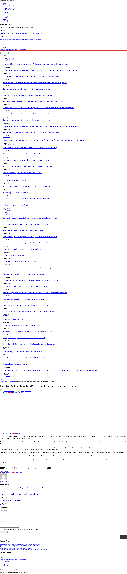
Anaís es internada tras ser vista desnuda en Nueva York (23, 154)
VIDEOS (5, 11)
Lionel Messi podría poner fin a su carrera (18, 255)
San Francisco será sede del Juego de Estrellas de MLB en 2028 (25, 243)
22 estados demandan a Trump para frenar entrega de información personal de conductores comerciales (40, 70)
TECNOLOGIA (10, 16)
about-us (5, 564)
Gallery (4, 19)
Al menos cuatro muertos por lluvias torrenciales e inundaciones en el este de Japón (33, 101)
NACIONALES (10, 5)
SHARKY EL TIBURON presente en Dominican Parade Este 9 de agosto (29, 344)
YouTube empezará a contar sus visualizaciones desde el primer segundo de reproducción (20, 39)
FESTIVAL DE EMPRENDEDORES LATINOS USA (22, 325)
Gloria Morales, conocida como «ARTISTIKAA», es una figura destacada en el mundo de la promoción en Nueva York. (45, 140)
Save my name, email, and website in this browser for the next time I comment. (20, 529)
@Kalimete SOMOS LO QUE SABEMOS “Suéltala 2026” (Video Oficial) (29, 186)
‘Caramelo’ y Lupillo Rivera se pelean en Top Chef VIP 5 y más (26, 160)
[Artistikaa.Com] (8, 53)
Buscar (1, 534)
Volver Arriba (6, 561)
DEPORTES (9, 15)
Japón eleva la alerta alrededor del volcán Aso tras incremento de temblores (30, 95)
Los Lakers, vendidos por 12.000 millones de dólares (22, 249)
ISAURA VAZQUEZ (9, 391)
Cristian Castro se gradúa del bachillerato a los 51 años (22, 173)
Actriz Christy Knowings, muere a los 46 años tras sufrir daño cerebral (28, 166)
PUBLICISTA (6, 8)
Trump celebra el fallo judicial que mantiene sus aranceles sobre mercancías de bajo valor (35, 83)
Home (4, 3)
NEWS (4, 4)
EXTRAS (5, 12)
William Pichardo (21, 568)
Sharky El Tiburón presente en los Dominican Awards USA (24, 338)
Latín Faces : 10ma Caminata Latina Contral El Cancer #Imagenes (27, 358)
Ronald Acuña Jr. (4, 471)
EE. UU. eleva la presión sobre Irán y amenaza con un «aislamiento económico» (31, 76)
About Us (8, 21)
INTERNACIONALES (11, 7)
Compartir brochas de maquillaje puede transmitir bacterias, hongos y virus (30, 218)
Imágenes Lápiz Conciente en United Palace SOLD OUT (23, 352)
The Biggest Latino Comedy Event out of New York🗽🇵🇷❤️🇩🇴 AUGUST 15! (31, 331)
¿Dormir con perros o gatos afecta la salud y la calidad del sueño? (26, 224)
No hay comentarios (26, 391)
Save (11, 392)
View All (8, 61)
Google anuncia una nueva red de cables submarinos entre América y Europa (30, 280)
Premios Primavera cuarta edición (15, 364)
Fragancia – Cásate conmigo (13, 319)
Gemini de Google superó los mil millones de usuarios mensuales (26, 286)
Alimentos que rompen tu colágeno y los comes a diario (23, 230)
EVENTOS (5, 17)
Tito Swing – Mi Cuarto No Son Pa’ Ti (16, 193)
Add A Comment (4, 504)
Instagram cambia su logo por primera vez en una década (23, 274)
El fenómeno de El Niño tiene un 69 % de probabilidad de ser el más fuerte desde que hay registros (38, 108)
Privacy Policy (6, 563)
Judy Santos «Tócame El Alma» (14, 180)
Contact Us (5, 20)
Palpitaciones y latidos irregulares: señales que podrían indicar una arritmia (30, 237)
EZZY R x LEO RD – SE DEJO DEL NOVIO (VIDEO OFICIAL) (26, 199)
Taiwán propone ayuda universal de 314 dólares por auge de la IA (26, 89)
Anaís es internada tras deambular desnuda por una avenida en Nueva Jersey (17, 45)
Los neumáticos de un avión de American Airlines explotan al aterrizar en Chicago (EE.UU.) (21, 33)
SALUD (8, 13)
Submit (15, 569)
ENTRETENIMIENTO (8, 9)
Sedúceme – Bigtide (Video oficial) (15, 205)
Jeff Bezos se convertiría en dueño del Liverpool (20, 261)
